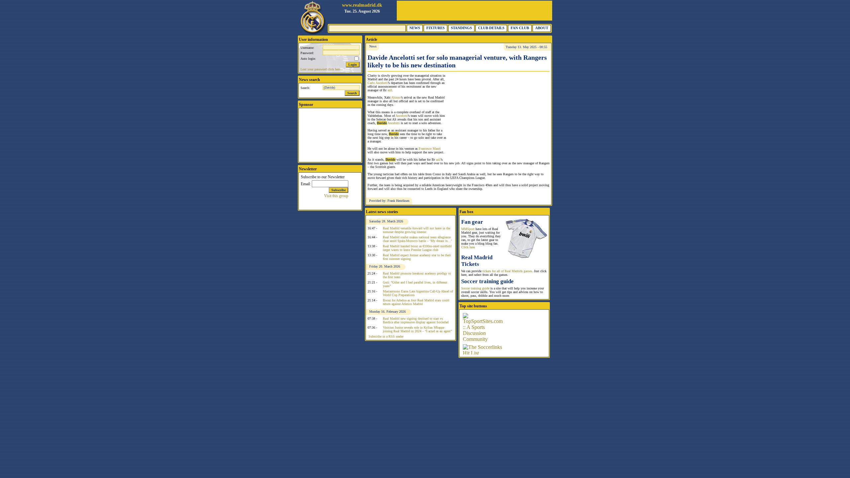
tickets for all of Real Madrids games (507, 271)
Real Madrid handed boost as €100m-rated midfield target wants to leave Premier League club (417, 248)
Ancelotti (401, 116)
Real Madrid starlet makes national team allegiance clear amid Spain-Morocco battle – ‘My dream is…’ (417, 239)
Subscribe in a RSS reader (386, 336)
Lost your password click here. (320, 69)
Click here (468, 247)
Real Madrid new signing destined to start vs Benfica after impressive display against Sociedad (416, 320)
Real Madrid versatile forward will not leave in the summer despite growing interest (416, 230)
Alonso (396, 97)
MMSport (467, 229)
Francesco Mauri (430, 148)
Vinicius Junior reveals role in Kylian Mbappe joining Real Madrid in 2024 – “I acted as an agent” (417, 329)
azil (389, 90)
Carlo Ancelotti (378, 83)
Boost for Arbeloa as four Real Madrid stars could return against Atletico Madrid (416, 302)
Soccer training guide (475, 288)
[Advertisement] (474, 11)
